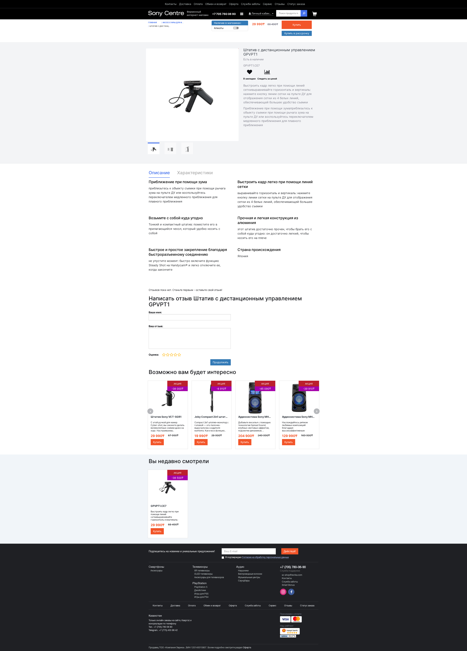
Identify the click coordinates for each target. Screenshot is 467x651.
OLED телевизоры (203, 574)
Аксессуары (156, 570)
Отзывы (280, 3)
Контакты (171, 3)
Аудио (240, 566)
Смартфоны (156, 566)
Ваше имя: (155, 312)
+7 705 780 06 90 (224, 14)
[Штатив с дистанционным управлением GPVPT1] (153, 148)
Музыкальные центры (249, 577)
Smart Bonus (288, 585)
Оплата (198, 3)
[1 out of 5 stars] (164, 355)
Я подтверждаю (257, 557)
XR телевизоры (202, 570)
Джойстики (200, 590)
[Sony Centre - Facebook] (290, 594)
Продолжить (220, 362)
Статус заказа (296, 3)
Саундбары (244, 580)
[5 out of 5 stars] (179, 355)
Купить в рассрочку (296, 33)
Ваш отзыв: (156, 326)
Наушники (243, 570)
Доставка (185, 3)
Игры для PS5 (201, 593)
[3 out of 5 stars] (171, 355)
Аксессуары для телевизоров (209, 577)
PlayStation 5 (200, 587)
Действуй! (290, 551)
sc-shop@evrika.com (292, 575)
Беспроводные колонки (250, 574)
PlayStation (199, 583)
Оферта (233, 3)
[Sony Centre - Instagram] (283, 594)
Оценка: (154, 354)
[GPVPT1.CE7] (192, 94)
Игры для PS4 (201, 597)
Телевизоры (200, 566)
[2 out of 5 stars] (167, 355)
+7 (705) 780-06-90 (293, 567)
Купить (297, 24)
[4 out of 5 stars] (175, 355)
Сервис (267, 3)
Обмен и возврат (215, 3)
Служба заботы (250, 3)
